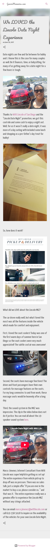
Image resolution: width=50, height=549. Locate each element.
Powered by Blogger (26, 546)
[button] (4, 47)
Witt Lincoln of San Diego (24, 114)
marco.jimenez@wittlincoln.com (30, 509)
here (26, 419)
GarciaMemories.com (16, 4)
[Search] (46, 4)
